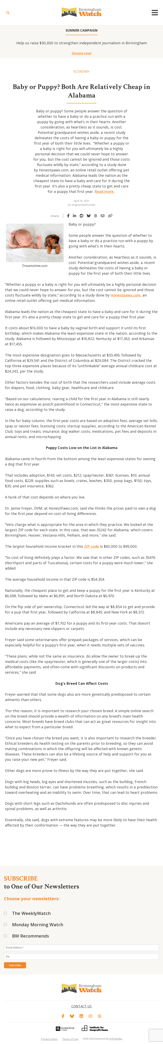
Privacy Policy (49, 1039)
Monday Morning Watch (37, 924)
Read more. (104, 191)
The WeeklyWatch (31, 913)
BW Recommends (30, 936)
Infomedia (116, 1038)
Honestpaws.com (126, 295)
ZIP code (91, 546)
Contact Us (81, 1006)
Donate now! (81, 53)
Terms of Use (70, 1039)
